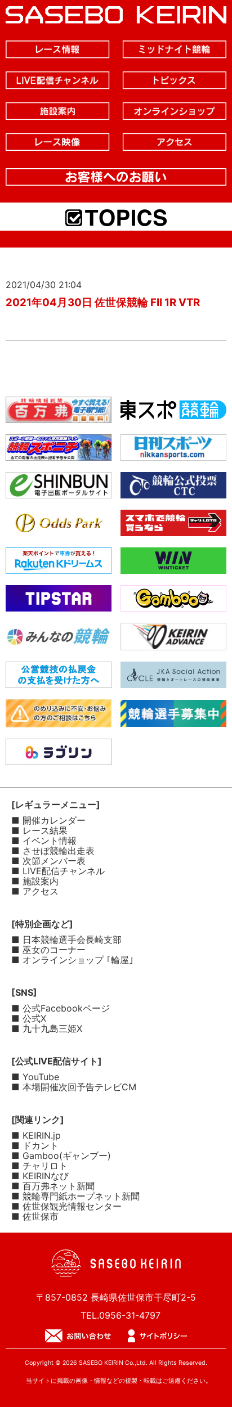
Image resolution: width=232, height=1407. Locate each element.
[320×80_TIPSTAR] (58, 602)
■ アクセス (35, 891)
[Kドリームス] (58, 564)
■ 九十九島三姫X (46, 1028)
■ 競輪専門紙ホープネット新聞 (75, 1196)
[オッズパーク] (58, 527)
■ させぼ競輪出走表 (53, 850)
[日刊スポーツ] (173, 451)
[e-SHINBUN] (58, 489)
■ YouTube (35, 1076)
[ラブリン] (58, 756)
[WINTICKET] (173, 564)
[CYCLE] (173, 679)
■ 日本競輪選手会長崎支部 (66, 939)
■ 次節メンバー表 (48, 860)
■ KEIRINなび (40, 1175)
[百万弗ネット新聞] (58, 414)
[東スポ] (173, 414)
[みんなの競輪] (58, 640)
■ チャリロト (39, 1165)
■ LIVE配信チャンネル (58, 870)
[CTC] (173, 489)
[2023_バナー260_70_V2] (173, 717)
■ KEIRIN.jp (36, 1135)
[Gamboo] (173, 602)
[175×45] (173, 641)
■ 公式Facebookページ (60, 1008)
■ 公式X (28, 1018)
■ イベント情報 (44, 840)
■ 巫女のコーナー (48, 949)
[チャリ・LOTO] (173, 527)
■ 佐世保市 (35, 1216)
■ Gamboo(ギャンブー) (61, 1155)
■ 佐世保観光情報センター (66, 1206)
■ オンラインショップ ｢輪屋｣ (72, 959)
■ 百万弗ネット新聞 (53, 1186)
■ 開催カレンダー (48, 820)
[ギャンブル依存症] (58, 718)
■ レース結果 (39, 830)
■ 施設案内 (35, 881)
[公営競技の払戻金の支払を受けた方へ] (58, 679)
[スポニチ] (58, 451)
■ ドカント (35, 1145)
